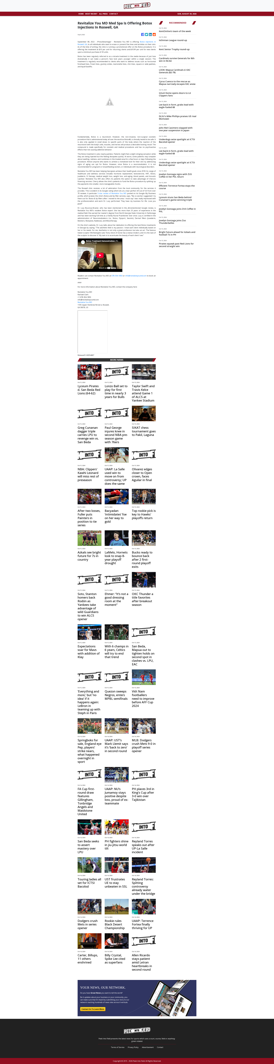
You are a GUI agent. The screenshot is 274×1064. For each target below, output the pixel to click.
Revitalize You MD (85, 302)
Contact (160, 1047)
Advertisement (148, 1047)
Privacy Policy (133, 1047)
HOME (81, 14)
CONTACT (113, 14)
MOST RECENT (91, 14)
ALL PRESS (103, 14)
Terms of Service (117, 1047)
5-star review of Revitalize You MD (112, 193)
